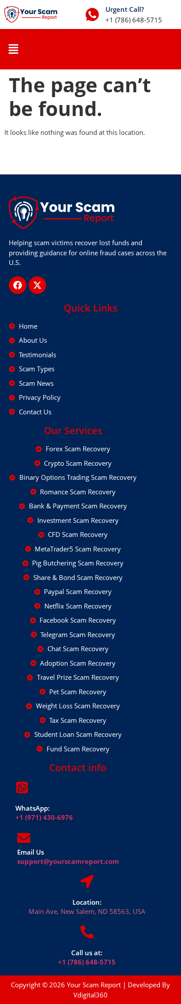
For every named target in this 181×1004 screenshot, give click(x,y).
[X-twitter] (37, 285)
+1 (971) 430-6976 (44, 817)
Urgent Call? (124, 9)
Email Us (30, 852)
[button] (13, 49)
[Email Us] (23, 838)
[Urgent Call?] (92, 14)
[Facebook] (17, 285)
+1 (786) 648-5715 (87, 961)
